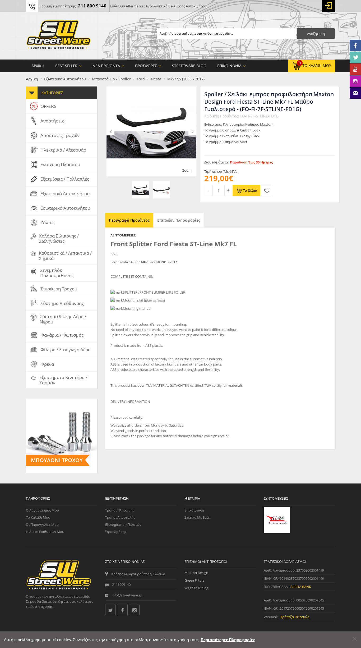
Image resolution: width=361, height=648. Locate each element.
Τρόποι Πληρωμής (119, 510)
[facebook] (122, 610)
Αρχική (32, 78)
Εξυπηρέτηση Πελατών (123, 524)
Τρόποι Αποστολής (120, 517)
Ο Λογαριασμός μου (42, 510)
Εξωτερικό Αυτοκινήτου (65, 78)
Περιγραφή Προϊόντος (129, 220)
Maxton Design (196, 572)
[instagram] (134, 610)
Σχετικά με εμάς (197, 517)
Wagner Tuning (196, 588)
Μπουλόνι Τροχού (57, 460)
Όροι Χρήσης (115, 531)
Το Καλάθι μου (38, 517)
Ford (141, 78)
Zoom (187, 170)
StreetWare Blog (189, 65)
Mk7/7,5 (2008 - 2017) (186, 78)
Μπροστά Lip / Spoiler (111, 78)
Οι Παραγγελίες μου (42, 524)
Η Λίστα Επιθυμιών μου (45, 531)
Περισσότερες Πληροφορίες (228, 639)
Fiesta (156, 78)
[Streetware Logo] (58, 36)
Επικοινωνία (194, 510)
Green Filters (194, 580)
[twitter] (110, 610)
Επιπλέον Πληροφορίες (178, 220)
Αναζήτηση (316, 33)
